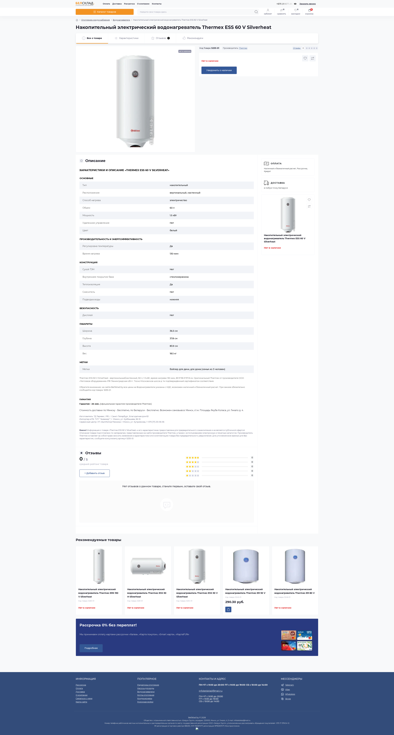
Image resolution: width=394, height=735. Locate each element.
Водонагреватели (121, 20)
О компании (143, 4)
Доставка (117, 4)
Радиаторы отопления (148, 685)
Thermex (243, 48)
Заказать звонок (308, 4)
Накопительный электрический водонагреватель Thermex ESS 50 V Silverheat (197, 593)
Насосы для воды (145, 688)
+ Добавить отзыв (94, 473)
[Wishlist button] (305, 58)
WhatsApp (290, 694)
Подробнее (91, 648)
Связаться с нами (84, 698)
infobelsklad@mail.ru (210, 690)
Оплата (106, 4)
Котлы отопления (145, 695)
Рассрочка (129, 4)
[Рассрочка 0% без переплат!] (296, 640)
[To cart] (228, 609)
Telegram (289, 685)
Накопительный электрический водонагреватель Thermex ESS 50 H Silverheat (146, 593)
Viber (287, 689)
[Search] (256, 12)
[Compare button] (313, 58)
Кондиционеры (144, 698)
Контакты (156, 4)
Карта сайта (81, 702)
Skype (288, 699)
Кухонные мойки (145, 702)
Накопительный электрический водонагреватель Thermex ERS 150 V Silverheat (98, 593)
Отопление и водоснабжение (95, 20)
